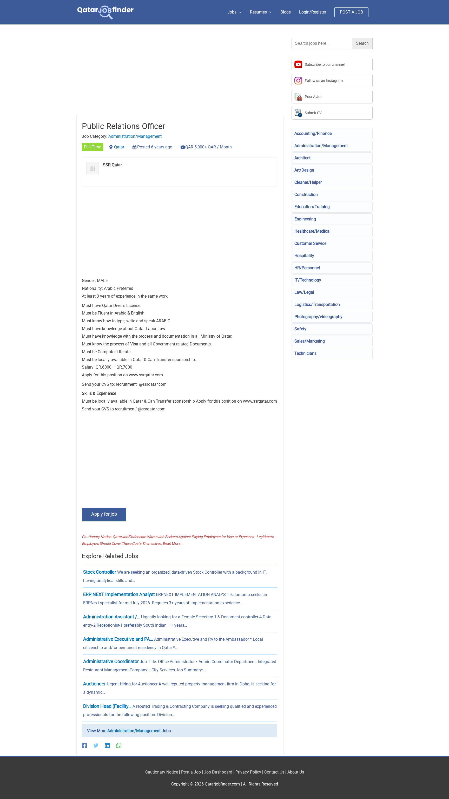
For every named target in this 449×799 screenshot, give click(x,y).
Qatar (119, 147)
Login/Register (312, 12)
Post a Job (191, 772)
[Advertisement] (180, 76)
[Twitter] (95, 745)
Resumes (258, 12)
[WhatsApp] (118, 745)
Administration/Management (135, 136)
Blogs (285, 12)
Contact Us (274, 772)
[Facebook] (84, 745)
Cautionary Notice (161, 772)
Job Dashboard (218, 772)
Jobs (231, 12)
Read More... (173, 543)
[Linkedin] (107, 745)
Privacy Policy (248, 772)
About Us (295, 772)
